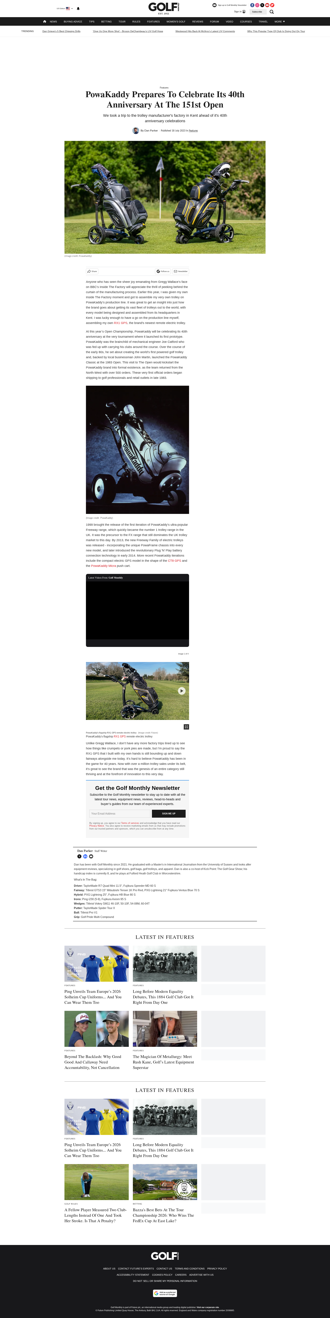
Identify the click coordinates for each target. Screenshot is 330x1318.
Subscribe (257, 12)
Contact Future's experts (136, 1268)
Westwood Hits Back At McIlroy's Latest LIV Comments (205, 31)
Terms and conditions (190, 1268)
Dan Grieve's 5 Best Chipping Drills (61, 31)
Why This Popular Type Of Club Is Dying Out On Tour (276, 31)
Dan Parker (151, 130)
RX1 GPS (120, 323)
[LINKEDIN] (86, 856)
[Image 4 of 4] (182, 691)
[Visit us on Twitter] (262, 5)
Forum (214, 21)
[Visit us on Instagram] (257, 5)
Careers (180, 1274)
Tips (91, 21)
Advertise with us (201, 1274)
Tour (122, 21)
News (53, 21)
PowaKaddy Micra (103, 566)
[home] (44, 22)
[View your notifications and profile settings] (78, 8)
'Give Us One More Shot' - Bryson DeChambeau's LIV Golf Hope (128, 31)
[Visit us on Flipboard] (272, 5)
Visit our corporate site (208, 1307)
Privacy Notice (96, 825)
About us (109, 1268)
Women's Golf (176, 21)
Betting (106, 21)
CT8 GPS (174, 560)
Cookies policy (162, 1274)
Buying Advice (73, 21)
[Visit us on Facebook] (252, 5)
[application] (137, 610)
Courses (246, 21)
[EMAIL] (92, 856)
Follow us (165, 271)
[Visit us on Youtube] (267, 5)
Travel (263, 21)
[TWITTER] (80, 856)
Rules (136, 21)
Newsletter (183, 271)
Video (229, 21)
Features (153, 21)
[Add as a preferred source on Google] (165, 1293)
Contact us (164, 1268)
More (279, 21)
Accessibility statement (133, 1274)
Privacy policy (217, 1268)
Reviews (197, 21)
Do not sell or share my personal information (165, 1281)
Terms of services (130, 823)
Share (94, 271)
